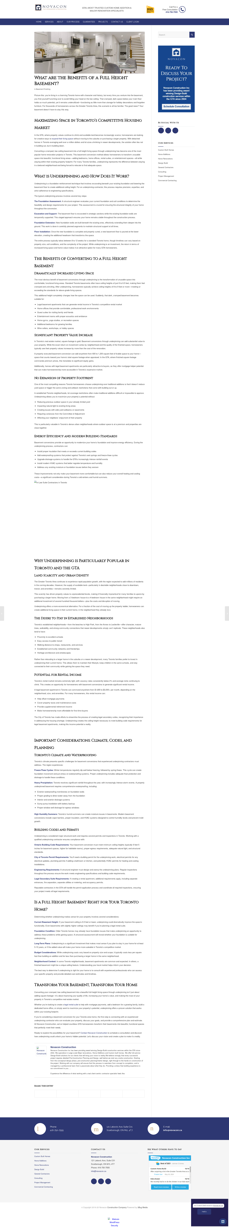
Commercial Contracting (167, 180)
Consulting (162, 171)
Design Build (163, 163)
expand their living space (62, 138)
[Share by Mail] (134, 1093)
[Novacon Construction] (41, 1055)
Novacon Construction (63, 1047)
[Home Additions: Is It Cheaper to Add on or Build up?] (2, 613)
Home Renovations (165, 158)
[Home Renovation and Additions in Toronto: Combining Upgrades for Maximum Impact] (227, 613)
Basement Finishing (43, 89)
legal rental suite (71, 1004)
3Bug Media (143, 1207)
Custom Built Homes (166, 150)
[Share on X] (67, 1093)
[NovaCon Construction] (50, 9)
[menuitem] (38, 21)
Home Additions (164, 154)
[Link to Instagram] (186, 1211)
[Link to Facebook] (181, 1211)
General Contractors (165, 167)
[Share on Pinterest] (90, 1093)
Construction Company (117, 1207)
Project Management (166, 176)
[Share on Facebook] (45, 1093)
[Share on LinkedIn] (112, 1093)
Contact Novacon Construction (94, 1032)
